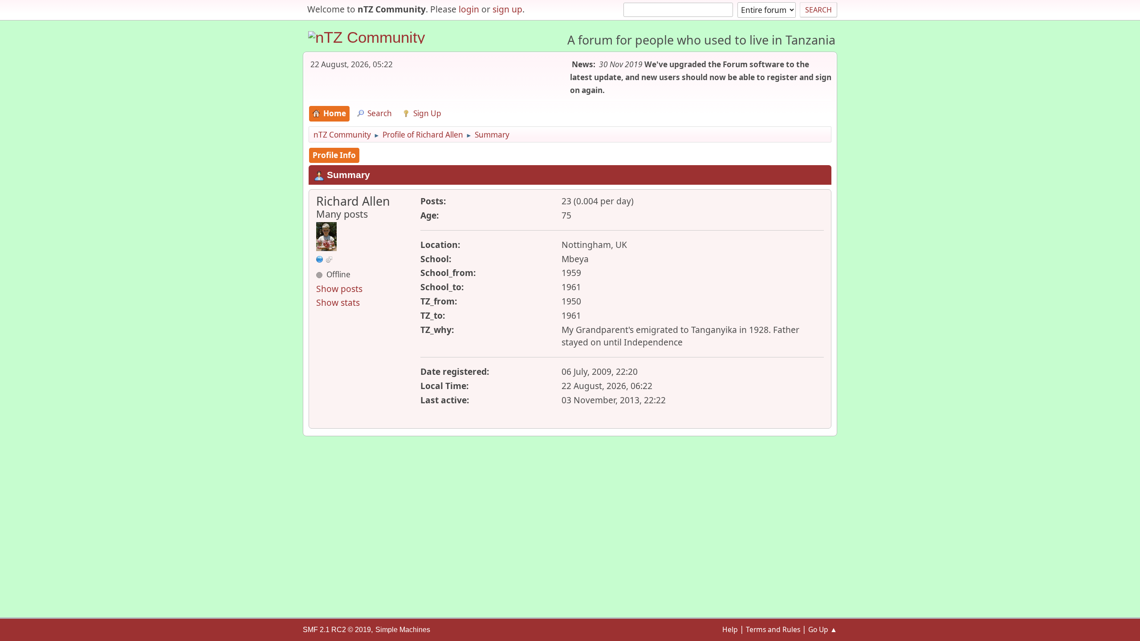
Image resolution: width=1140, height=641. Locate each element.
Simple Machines (402, 629)
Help (730, 629)
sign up (507, 9)
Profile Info (334, 155)
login (469, 9)
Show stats (338, 302)
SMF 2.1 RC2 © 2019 (337, 629)
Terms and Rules (773, 629)
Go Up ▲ (822, 629)
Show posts (339, 289)
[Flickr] (319, 258)
